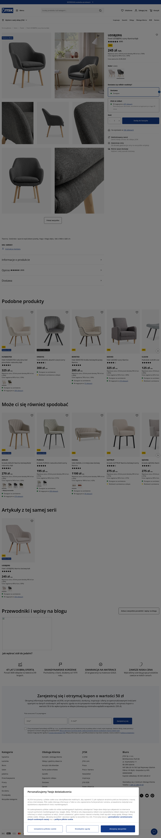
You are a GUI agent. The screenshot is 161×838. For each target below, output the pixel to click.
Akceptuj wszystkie (117, 829)
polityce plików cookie (64, 819)
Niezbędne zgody (82, 829)
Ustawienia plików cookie (45, 829)
